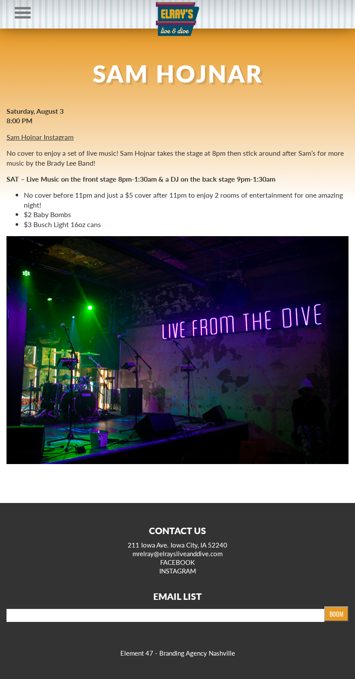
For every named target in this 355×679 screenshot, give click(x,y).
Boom (336, 613)
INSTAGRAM (177, 570)
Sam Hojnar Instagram (40, 137)
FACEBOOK (177, 562)
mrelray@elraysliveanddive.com (177, 553)
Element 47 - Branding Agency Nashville (177, 652)
